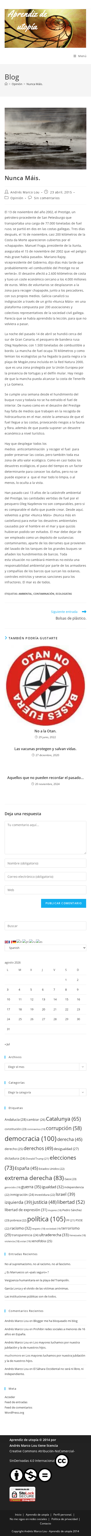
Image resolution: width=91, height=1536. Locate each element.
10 (8, 999)
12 (31, 999)
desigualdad (66, 1149)
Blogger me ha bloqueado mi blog (55, 1321)
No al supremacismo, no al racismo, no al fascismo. (38, 1264)
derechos (38, 1148)
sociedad (53, 1228)
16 (78, 999)
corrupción (64, 1128)
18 (20, 1009)
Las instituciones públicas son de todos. (31, 1296)
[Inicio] (6, 84)
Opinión (16, 198)
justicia (45, 1202)
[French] (11, 942)
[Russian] (32, 942)
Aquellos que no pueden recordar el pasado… (45, 777)
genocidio (13, 1187)
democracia (31, 1138)
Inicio (18, 1514)
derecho (14, 1149)
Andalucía (15, 1119)
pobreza (18, 1220)
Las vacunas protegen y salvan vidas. (45, 748)
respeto (38, 1228)
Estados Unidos (51, 1169)
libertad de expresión (26, 1209)
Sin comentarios (47, 198)
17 (8, 1009)
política (46, 1218)
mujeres (55, 1210)
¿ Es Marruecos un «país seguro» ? (27, 1272)
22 (66, 1009)
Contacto (45, 1523)
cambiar (36, 1119)
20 (43, 1009)
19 (31, 1009)
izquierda (18, 1202)
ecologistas (64, 593)
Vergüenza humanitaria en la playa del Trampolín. (37, 1280)
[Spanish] (39, 942)
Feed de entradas (16, 1402)
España (26, 1168)
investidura (45, 1195)
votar (25, 1241)
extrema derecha (34, 1178)
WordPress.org (14, 1413)
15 (66, 999)
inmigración (22, 1194)
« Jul (7, 1044)
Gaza (70, 1179)
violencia (12, 1241)
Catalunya (63, 1118)
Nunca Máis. (35, 84)
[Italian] (19, 942)
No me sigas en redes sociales (28, 1519)
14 (55, 999)
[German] (15, 942)
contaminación (43, 593)
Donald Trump (37, 1158)
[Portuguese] (25, 942)
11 (20, 999)
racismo (20, 1228)
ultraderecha (54, 1234)
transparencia (24, 1235)
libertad (71, 1202)
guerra (31, 1186)
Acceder (10, 1397)
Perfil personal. (62, 1514)
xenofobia (41, 1241)
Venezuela (77, 1235)
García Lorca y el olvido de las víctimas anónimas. (37, 1288)
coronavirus (36, 1129)
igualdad (53, 1186)
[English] (7, 942)
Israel (65, 1194)
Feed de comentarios (18, 1407)
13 (43, 999)
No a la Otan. (45, 731)
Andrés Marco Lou (25, 192)
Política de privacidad (64, 1519)
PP (70, 1220)
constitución (16, 1129)
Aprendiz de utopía (23, 1440)
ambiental (25, 593)
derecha (69, 1139)
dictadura (15, 1158)
